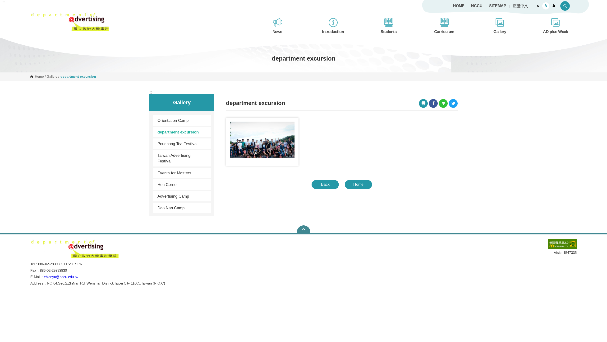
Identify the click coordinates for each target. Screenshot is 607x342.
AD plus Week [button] (555, 31)
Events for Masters (174, 173)
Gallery (52, 76)
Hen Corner (167, 184)
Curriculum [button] (444, 31)
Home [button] (358, 184)
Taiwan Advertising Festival (173, 158)
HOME (458, 6)
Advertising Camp (173, 196)
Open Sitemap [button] (303, 229)
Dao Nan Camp (170, 207)
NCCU (477, 6)
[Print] (423, 103)
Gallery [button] (499, 31)
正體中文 (520, 6)
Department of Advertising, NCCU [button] (34, 14)
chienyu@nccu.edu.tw (61, 277)
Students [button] (388, 31)
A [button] (538, 6)
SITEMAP (497, 6)
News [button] (277, 31)
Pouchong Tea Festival (177, 143)
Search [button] (565, 6)
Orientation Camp (173, 120)
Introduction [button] (333, 31)
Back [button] (325, 184)
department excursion (178, 132)
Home (39, 76)
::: (150, 92)
